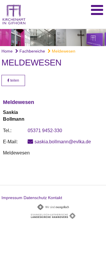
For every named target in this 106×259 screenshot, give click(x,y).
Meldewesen (63, 51)
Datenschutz (35, 197)
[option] (53, 37)
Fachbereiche (31, 51)
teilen (14, 80)
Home (7, 51)
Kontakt (55, 197)
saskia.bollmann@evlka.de (62, 141)
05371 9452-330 (45, 130)
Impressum (11, 197)
